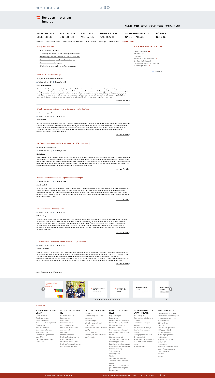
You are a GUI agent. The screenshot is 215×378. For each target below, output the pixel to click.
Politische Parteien (115, 327)
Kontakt (152, 26)
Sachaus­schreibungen (44, 330)
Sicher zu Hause (164, 351)
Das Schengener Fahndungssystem (51, 63)
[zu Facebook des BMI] (38, 8)
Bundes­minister (41, 316)
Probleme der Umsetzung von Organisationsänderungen (57, 60)
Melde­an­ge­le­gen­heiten (166, 335)
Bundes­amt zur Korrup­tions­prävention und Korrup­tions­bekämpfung (119, 367)
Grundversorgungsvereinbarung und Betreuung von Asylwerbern (60, 54)
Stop (166, 299)
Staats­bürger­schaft (116, 337)
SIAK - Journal (91, 41)
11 (117, 299)
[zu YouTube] (48, 8)
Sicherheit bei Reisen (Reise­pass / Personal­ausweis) (168, 347)
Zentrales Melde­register (117, 358)
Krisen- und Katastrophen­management (69, 328)
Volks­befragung (114, 351)
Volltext (41, 82)
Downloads (169, 26)
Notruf (144, 26)
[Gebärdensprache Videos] (105, 8)
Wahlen (112, 356)
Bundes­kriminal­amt (67, 335)
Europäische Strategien (142, 323)
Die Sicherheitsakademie (143, 61)
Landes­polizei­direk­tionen (69, 346)
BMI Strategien (139, 316)
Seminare (137, 56)
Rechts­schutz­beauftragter (118, 330)
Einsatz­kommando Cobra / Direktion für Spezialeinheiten (70, 343)
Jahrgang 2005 (114, 41)
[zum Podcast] (54, 8)
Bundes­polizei (65, 318)
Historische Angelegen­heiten (119, 323)
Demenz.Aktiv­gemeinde (166, 327)
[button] (45, 34)
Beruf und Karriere (140, 51)
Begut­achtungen (115, 316)
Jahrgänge (102, 41)
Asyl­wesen (88, 313)
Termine (161, 353)
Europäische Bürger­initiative (119, 320)
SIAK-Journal (162, 344)
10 (115, 299)
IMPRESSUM (121, 375)
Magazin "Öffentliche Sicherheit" (165, 340)
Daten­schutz (113, 318)
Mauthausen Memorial (117, 325)
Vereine (160, 356)
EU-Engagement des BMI (143, 335)
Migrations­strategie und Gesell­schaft (93, 324)
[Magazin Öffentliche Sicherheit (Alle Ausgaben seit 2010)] (168, 289)
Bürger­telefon (163, 323)
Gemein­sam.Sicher (67, 316)
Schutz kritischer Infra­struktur (144, 339)
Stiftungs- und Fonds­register (119, 339)
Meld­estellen (162, 337)
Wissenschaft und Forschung (73, 41)
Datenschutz (133, 375)
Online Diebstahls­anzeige (167, 313)
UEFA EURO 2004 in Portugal (49, 50)
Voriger (43, 289)
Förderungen (40, 325)
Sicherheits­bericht (140, 346)
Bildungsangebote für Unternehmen (146, 63)
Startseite (39, 41)
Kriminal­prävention (164, 332)
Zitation (57, 82)
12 (119, 299)
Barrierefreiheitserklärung (153, 375)
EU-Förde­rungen (91, 332)
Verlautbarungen (42, 332)
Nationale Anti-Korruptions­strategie (142, 326)
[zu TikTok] (51, 8)
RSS (104, 375)
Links (178, 26)
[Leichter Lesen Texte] (101, 8)
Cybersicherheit (139, 337)
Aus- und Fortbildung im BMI (46, 323)
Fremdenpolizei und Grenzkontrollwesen (67, 324)
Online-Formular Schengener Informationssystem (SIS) (168, 317)
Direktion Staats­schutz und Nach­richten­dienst (69, 338)
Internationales (139, 54)
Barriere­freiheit (163, 320)
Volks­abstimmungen (116, 349)
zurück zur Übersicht (122, 100)
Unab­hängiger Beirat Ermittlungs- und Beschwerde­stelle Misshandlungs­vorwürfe (120, 344)
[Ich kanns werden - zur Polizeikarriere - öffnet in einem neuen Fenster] (56, 289)
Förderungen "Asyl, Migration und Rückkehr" (95, 336)
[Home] (54, 17)
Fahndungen (64, 320)
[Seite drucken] (108, 8)
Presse (160, 26)
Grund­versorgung (91, 320)
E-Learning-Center (140, 65)
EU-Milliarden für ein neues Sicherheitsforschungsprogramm (58, 66)
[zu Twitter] (44, 8)
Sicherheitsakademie (53, 41)
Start (165, 299)
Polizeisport (64, 332)
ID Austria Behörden (165, 330)
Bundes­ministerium (42, 318)
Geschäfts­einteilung (43, 320)
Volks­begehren (114, 353)
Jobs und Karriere (42, 327)
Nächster (170, 289)
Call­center (161, 325)
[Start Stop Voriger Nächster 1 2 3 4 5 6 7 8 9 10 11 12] (107, 289)
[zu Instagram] (41, 8)
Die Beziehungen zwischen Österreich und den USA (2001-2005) (60, 57)
